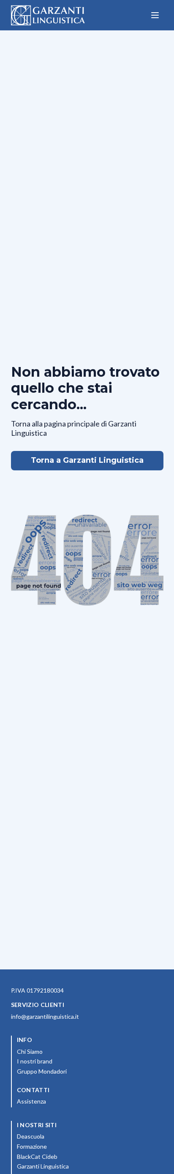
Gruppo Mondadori (79, 1071)
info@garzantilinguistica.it (45, 1016)
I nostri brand (72, 1061)
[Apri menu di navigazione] (155, 15)
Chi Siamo (67, 1051)
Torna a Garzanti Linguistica (87, 460)
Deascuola (68, 1136)
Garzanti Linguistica (43, 1166)
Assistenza (31, 1101)
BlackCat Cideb (74, 1156)
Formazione (69, 1146)
